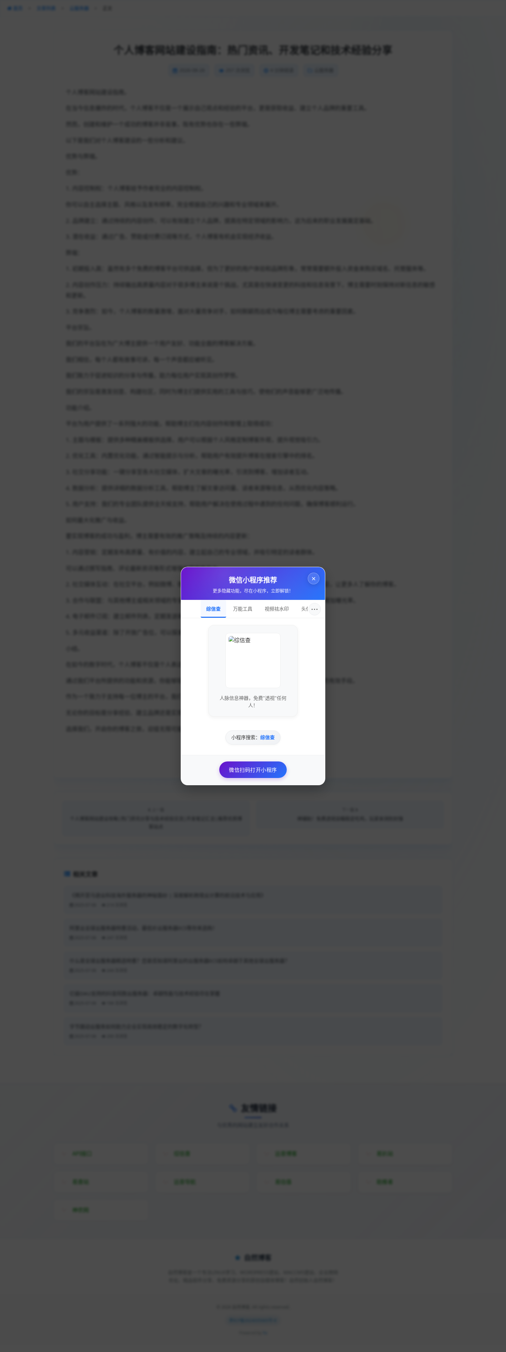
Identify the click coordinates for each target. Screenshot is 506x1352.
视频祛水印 (277, 609)
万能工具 (242, 609)
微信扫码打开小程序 (253, 769)
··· (314, 609)
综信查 (213, 609)
